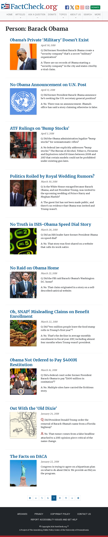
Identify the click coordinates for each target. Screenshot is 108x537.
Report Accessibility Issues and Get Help (54, 519)
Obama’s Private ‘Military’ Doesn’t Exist (49, 40)
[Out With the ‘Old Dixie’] (23, 426)
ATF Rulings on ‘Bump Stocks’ (39, 128)
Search (88, 14)
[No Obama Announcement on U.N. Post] (23, 102)
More (98, 14)
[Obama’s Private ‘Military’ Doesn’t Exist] (23, 57)
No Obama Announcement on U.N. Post (48, 84)
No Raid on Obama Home (34, 268)
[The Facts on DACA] (23, 474)
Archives (22, 514)
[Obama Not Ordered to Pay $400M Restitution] (23, 382)
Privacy (39, 514)
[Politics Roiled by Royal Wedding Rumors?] (23, 194)
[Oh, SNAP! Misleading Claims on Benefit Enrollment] (23, 334)
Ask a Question (36, 14)
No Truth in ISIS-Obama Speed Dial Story (50, 224)
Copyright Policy (60, 514)
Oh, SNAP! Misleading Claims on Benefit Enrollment (49, 314)
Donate (52, 14)
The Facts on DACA (28, 456)
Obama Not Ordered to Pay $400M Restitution (43, 362)
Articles (20, 14)
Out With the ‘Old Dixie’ (33, 408)
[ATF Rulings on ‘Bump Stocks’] (23, 146)
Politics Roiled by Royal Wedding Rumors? (52, 176)
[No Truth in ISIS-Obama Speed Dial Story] (23, 242)
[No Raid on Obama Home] (23, 285)
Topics (63, 14)
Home (10, 14)
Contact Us (84, 514)
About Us (75, 14)
